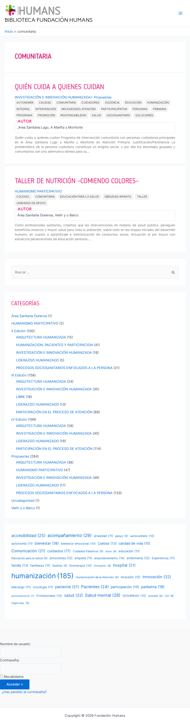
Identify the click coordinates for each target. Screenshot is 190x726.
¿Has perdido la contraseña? (24, 692)
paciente (67, 586)
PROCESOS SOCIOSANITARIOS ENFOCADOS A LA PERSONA (64, 368)
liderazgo (21, 587)
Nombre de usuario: (15, 644)
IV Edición (19, 419)
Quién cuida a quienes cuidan (59, 87)
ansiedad (103, 536)
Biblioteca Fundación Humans (48, 19)
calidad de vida (134, 543)
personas (140, 109)
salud (96, 115)
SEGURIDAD (134, 595)
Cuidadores (90, 102)
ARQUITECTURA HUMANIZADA (41, 337)
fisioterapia (80, 565)
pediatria (153, 586)
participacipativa (114, 109)
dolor (111, 551)
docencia (112, 102)
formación (102, 565)
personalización (22, 595)
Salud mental (102, 595)
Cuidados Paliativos (88, 551)
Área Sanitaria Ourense (29, 316)
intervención (45, 109)
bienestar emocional (78, 543)
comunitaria (66, 102)
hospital (124, 565)
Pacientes (95, 586)
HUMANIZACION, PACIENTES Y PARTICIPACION (54, 345)
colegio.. (23, 196)
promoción (46, 115)
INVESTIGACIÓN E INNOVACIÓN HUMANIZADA (53, 97)
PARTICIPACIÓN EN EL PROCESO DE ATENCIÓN (54, 412)
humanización (158, 102)
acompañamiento (70, 535)
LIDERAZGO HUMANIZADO (37, 360)
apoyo (121, 536)
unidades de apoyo (31, 203)
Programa (24, 115)
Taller (142, 196)
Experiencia (163, 558)
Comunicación (28, 551)
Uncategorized (23, 501)
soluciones (144, 115)
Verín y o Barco (23, 508)
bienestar (47, 543)
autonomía (25, 102)
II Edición (18, 331)
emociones (61, 558)
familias (59, 565)
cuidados (59, 551)
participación (125, 587)
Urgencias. (20, 603)
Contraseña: (9, 660)
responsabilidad (73, 115)
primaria (159, 109)
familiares (40, 565)
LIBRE (20, 397)
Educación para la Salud (79, 196)
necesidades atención (78, 109)
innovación (156, 576)
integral (23, 109)
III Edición (19, 375)
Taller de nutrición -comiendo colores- (77, 181)
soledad (155, 595)
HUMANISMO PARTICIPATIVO (38, 191)
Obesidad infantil (118, 196)
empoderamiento (109, 558)
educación (133, 102)
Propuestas (103, 97)
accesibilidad (28, 535)
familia (19, 565)
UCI (169, 595)
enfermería (138, 558)
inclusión (130, 577)
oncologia (43, 587)
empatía (83, 558)
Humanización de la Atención (97, 577)
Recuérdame (13, 677)
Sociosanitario (118, 115)
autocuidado (142, 536)
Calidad (45, 102)
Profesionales (49, 595)
